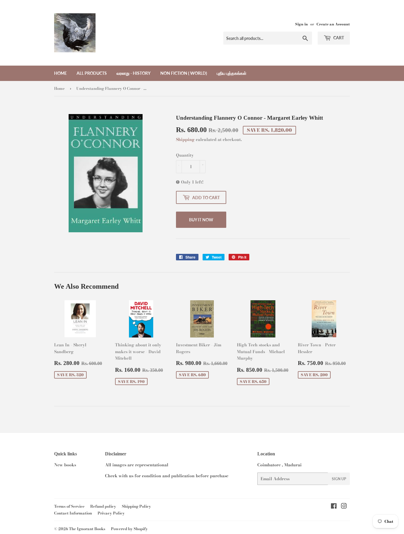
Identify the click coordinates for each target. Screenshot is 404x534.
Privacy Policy (111, 513)
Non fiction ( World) (183, 73)
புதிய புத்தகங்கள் (231, 73)
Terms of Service (69, 506)
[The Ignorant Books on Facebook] (334, 507)
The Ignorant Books (87, 529)
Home (60, 73)
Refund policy (103, 506)
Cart (338, 37)
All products (92, 73)
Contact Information (73, 513)
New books (65, 465)
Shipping (185, 139)
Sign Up (339, 479)
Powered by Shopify (129, 529)
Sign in (301, 24)
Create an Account (333, 24)
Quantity (185, 155)
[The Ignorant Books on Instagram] (344, 507)
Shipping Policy (136, 506)
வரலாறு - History (134, 73)
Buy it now (201, 219)
